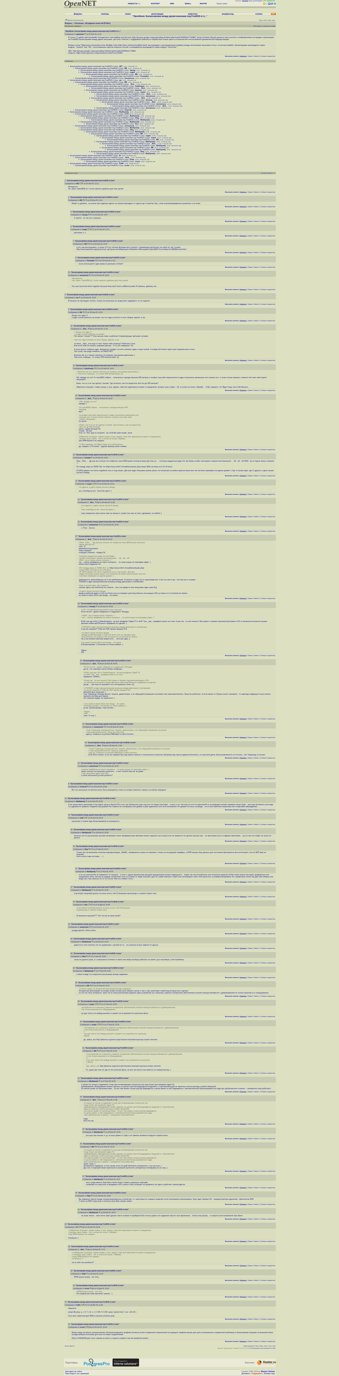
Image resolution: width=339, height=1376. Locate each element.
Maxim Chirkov (268, 1371)
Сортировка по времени (266, 173)
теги (225, 4)
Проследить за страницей (77, 1373)
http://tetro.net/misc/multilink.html (132, 45)
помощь (105, 14)
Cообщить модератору (267, 56)
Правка (250, 56)
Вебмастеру (269, 1373)
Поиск (219, 4)
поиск (128, 14)
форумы (78, 14)
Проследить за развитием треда (264, 26)
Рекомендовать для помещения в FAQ (263, 1348)
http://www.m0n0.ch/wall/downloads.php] (123, 467)
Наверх (256, 56)
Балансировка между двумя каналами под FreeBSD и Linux (94, 66)
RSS (274, 173)
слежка (258, 14)
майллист (193, 14)
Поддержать (257, 1373)
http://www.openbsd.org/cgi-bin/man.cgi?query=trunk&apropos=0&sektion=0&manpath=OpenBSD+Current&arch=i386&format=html (131, 249)
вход (250, 1)
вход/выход (228, 14)
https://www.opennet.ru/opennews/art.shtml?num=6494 (99, 53)
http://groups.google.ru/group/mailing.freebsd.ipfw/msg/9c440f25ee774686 (163, 37)
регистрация (257, 1)
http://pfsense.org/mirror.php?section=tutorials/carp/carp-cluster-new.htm (126, 1040)
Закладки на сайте (73, 1371)
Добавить (246, 1373)
